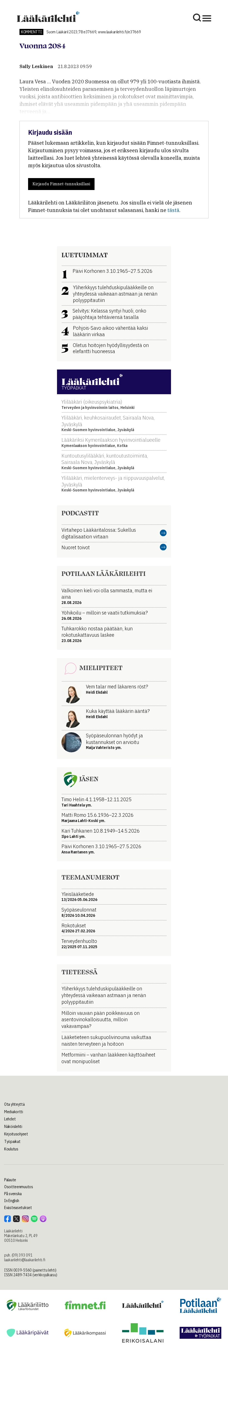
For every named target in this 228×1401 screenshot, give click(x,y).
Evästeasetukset (18, 1207)
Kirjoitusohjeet (16, 1134)
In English (11, 1200)
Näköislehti (13, 1126)
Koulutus (11, 1149)
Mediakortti (13, 1111)
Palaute (10, 1179)
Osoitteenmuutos (18, 1186)
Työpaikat (12, 1141)
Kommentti (31, 31)
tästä (173, 210)
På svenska (13, 1193)
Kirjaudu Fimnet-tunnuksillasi (61, 183)
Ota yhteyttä (14, 1104)
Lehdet (10, 1119)
